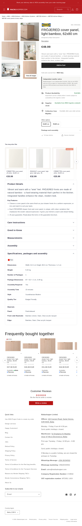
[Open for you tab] (75, 519)
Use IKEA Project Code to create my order (19, 419)
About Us (8, 482)
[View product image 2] (30, 31)
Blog (6, 433)
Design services (10, 423)
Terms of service (53, 519)
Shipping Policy (10, 451)
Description (45, 41)
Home (4, 16)
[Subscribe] (38, 494)
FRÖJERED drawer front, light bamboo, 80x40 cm (64, 360)
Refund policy (33, 519)
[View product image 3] (11, 51)
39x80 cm (56, 124)
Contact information (71, 521)
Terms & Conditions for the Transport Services (21, 469)
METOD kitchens (42, 16)
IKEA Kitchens (16, 16)
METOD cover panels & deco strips (12, 18)
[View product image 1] (11, 31)
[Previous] (5, 360)
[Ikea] (48, 25)
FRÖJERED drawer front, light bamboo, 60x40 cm (12, 360)
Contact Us (9, 437)
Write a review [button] (41, 403)
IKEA (8, 16)
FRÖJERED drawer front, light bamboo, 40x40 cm (47, 360)
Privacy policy (43, 519)
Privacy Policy (9, 455)
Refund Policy (9, 446)
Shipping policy (64, 519)
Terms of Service (11, 460)
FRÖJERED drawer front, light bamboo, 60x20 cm (30, 360)
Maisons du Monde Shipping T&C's (17, 473)
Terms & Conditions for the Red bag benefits (20, 464)
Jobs (6, 442)
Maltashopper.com (22, 519)
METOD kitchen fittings (55, 16)
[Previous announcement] (4, 3)
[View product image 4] (30, 51)
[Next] (77, 360)
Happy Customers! (11, 428)
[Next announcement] (78, 3)
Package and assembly (60, 130)
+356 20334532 (64, 460)
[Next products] (76, 161)
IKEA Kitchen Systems (28, 16)
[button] (4, 9)
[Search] (68, 9)
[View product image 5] (11, 70)
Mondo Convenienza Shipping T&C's (17, 478)
